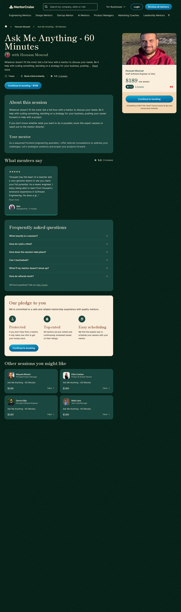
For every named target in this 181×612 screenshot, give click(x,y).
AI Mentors (84, 15)
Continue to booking (24, 348)
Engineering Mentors (20, 15)
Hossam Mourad (22, 26)
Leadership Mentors (154, 15)
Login (137, 6)
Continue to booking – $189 (23, 85)
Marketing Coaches (128, 15)
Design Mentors (44, 15)
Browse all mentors (158, 6)
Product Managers (104, 15)
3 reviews (62, 76)
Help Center (41, 285)
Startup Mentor (65, 15)
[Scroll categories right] (169, 15)
